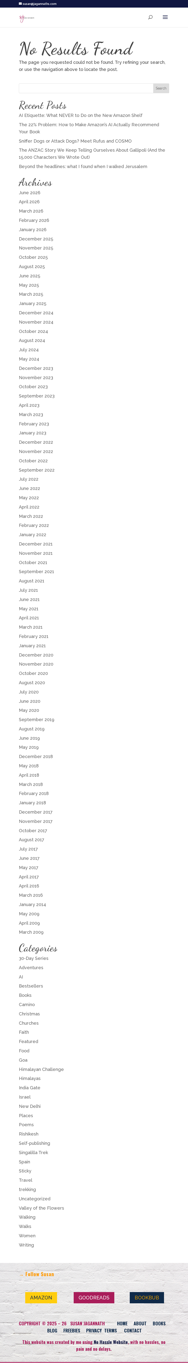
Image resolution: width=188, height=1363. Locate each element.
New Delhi (30, 1106)
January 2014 (32, 904)
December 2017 (36, 812)
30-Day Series (33, 958)
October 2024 (33, 331)
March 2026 (31, 211)
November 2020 (36, 664)
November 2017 (36, 821)
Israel (25, 1097)
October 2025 (33, 257)
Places (26, 1115)
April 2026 (29, 201)
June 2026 (29, 192)
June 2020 (29, 701)
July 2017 (28, 849)
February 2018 (34, 793)
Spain (24, 1161)
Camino (27, 1004)
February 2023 (34, 423)
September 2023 (37, 395)
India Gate (29, 1087)
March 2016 (31, 895)
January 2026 (33, 229)
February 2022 (34, 525)
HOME (122, 1323)
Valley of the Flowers (41, 1208)
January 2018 (32, 802)
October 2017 (33, 830)
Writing (26, 1245)
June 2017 (29, 858)
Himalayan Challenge (41, 1069)
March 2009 (31, 932)
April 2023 (29, 405)
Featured (28, 1041)
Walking (27, 1217)
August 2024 (32, 340)
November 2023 (36, 377)
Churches (29, 1023)
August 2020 (32, 682)
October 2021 (33, 562)
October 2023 (33, 386)
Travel (25, 1180)
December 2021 (36, 543)
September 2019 (36, 719)
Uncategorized (34, 1198)
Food (24, 1050)
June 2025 (29, 275)
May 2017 (28, 867)
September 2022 (37, 470)
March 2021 (31, 627)
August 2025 (32, 266)
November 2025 (36, 247)
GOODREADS (94, 1298)
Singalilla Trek (33, 1152)
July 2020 (29, 691)
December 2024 (36, 312)
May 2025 (29, 285)
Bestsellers (31, 985)
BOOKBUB (147, 1298)
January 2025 (32, 303)
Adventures (31, 967)
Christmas (29, 1013)
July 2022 (28, 479)
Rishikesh (28, 1133)
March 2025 (31, 294)
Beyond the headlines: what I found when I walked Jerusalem (83, 166)
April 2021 (29, 617)
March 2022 (31, 516)
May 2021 (28, 608)
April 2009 (29, 923)
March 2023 (31, 414)
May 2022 (29, 497)
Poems (26, 1124)
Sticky (25, 1170)
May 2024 (29, 359)
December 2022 (36, 442)
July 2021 (28, 590)
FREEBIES (71, 1330)
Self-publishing (34, 1143)
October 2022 (33, 460)
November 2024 (36, 322)
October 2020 (33, 673)
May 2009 (29, 913)
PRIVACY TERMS (101, 1330)
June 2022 (29, 488)
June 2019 (29, 738)
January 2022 (32, 534)
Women (27, 1235)
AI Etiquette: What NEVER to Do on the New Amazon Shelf (80, 115)
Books (25, 995)
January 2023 (32, 432)
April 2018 (29, 775)
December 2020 (36, 655)
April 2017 (29, 876)
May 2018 (29, 765)
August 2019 (32, 728)
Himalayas (30, 1078)
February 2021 (33, 636)
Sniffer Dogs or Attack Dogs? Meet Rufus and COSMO (75, 141)
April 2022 (29, 507)
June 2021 (29, 599)
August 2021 (31, 580)
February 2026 (34, 220)
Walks (25, 1226)
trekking (27, 1189)
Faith (24, 1032)
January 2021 (32, 645)
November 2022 (36, 451)
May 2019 (29, 747)
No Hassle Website (111, 1342)
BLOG (52, 1330)
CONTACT (133, 1330)
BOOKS (159, 1323)
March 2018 (31, 784)
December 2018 (36, 756)
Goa (23, 1060)
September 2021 (36, 571)
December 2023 (36, 368)
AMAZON (41, 1298)
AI (21, 976)
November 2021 (36, 553)
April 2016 (29, 885)
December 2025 (36, 238)
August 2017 (31, 839)
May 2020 (29, 710)
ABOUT (140, 1323)
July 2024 (29, 349)
